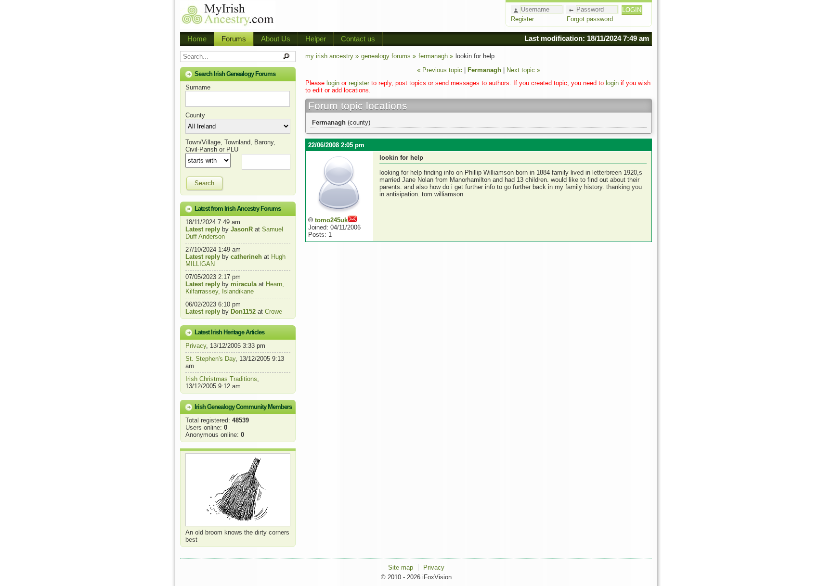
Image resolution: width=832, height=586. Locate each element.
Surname (197, 87)
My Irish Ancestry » (332, 56)
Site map (400, 567)
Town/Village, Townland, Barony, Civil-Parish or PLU (230, 146)
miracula (244, 284)
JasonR (242, 229)
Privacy (195, 345)
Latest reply (202, 229)
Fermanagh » (435, 56)
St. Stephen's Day (210, 358)
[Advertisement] (390, 14)
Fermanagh (485, 70)
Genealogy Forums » (388, 56)
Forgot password (590, 19)
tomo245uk (331, 220)
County (195, 115)
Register (522, 19)
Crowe (273, 311)
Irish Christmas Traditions (221, 378)
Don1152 (243, 311)
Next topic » (523, 70)
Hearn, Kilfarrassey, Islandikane (234, 287)
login (332, 83)
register (359, 83)
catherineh (246, 256)
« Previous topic (439, 70)
